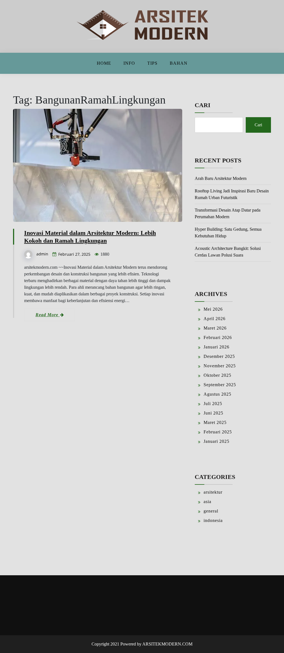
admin (42, 254)
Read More (48, 314)
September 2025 (220, 384)
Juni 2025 (213, 413)
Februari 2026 (218, 337)
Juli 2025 (213, 403)
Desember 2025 (219, 356)
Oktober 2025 (217, 375)
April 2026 (214, 318)
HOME (104, 63)
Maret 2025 (215, 422)
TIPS (152, 63)
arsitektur (213, 492)
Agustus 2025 (217, 394)
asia (207, 501)
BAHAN (178, 63)
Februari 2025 (218, 432)
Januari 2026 (216, 347)
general (211, 511)
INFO (129, 63)
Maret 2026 (215, 328)
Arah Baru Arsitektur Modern (221, 178)
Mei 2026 (213, 309)
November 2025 (220, 365)
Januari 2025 (216, 441)
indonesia (213, 520)
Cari (203, 105)
